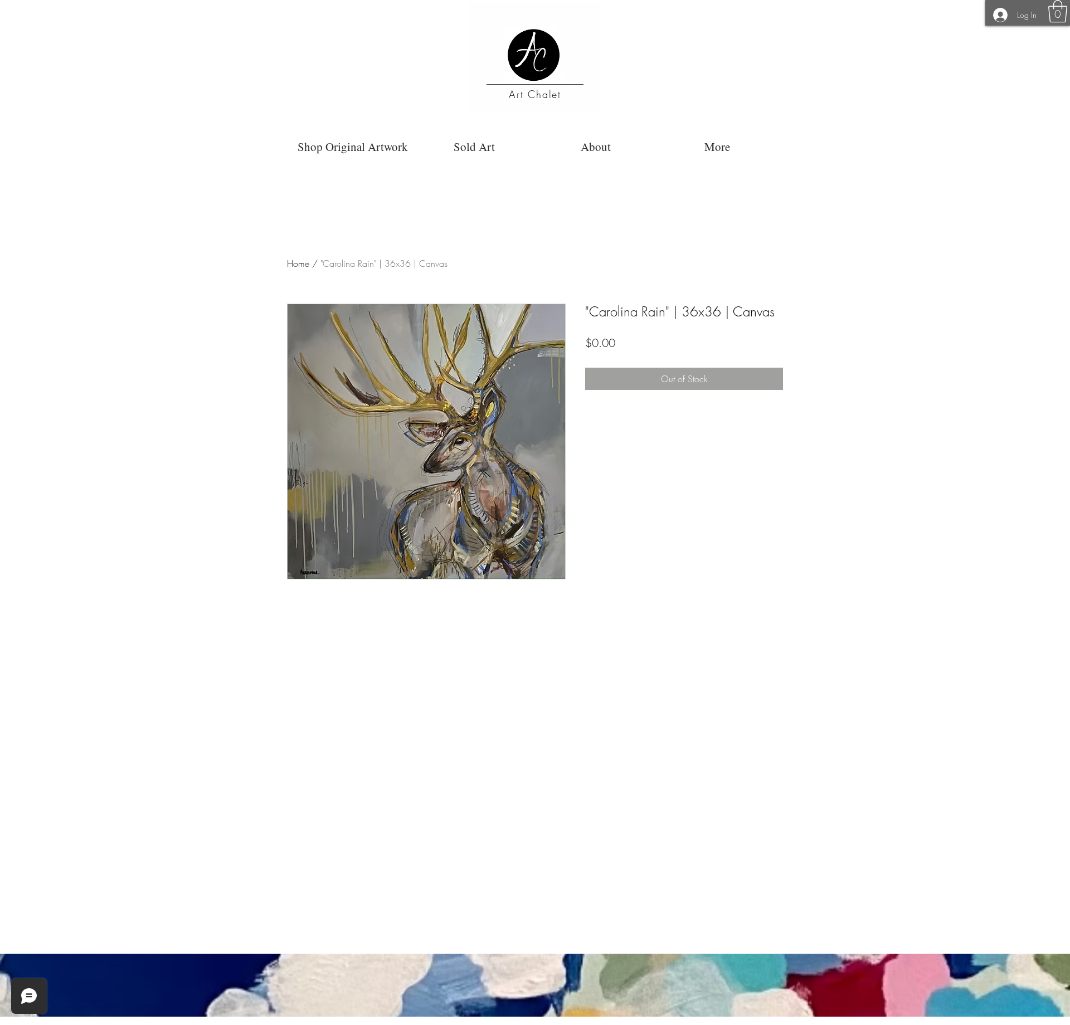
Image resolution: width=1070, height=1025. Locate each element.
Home (298, 263)
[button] (1057, 11)
